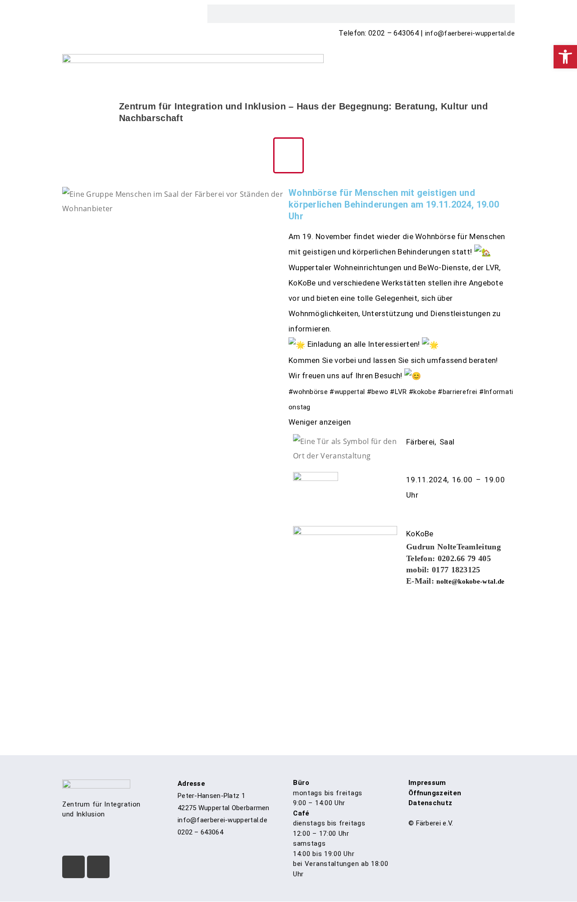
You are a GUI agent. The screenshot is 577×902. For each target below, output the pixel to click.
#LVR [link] (398, 392)
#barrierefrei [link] (457, 392)
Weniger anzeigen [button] (319, 421)
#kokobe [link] (422, 392)
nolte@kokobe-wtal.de (470, 581)
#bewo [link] (378, 392)
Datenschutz (430, 803)
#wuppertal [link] (347, 392)
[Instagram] (98, 867)
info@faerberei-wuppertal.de (470, 33)
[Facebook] (73, 867)
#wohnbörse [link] (308, 392)
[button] (288, 155)
